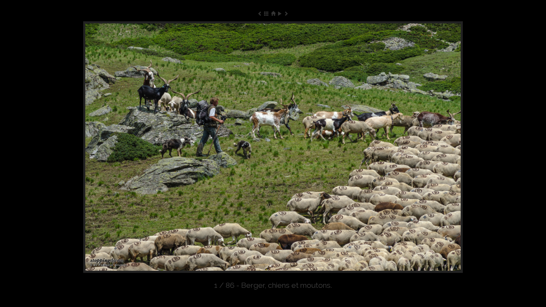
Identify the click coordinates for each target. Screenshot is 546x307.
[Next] (387, 147)
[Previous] (159, 147)
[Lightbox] (266, 13)
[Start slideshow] (279, 13)
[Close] (273, 13)
